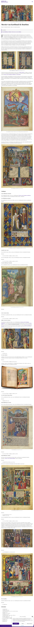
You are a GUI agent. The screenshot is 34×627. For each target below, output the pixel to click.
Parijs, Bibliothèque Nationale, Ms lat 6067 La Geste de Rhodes (11, 31)
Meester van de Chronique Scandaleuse (25, 195)
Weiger (23, 623)
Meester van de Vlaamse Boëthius (10, 458)
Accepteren (15, 623)
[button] (32, 616)
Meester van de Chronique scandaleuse (10, 74)
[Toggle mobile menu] (32, 1)
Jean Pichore (19, 74)
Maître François (21, 72)
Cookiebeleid (22, 625)
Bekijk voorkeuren (29, 623)
